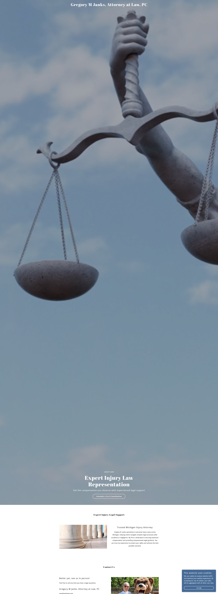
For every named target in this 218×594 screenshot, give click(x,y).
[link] (109, 5)
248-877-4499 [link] (109, 472)
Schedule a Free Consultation (109, 496)
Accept (199, 588)
